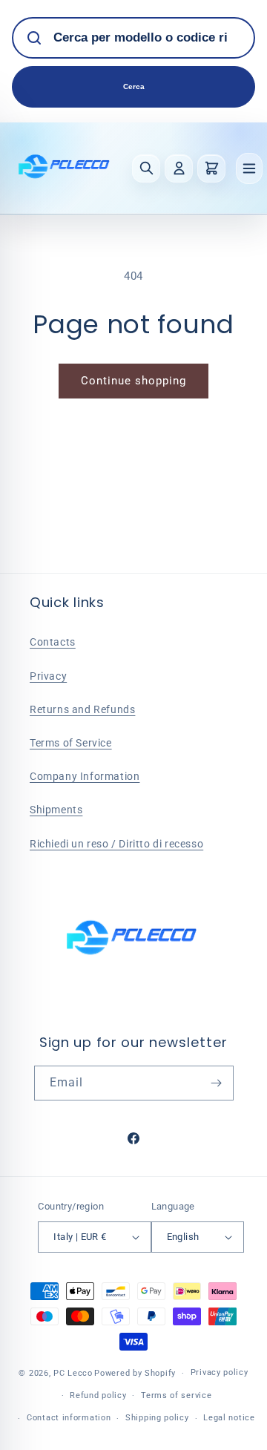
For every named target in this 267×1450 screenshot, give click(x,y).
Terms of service (176, 1395)
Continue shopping (133, 380)
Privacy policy (219, 1372)
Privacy (48, 676)
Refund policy (98, 1395)
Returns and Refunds (82, 709)
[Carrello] (211, 168)
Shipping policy (157, 1418)
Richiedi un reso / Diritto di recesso (116, 844)
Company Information (84, 776)
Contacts (53, 642)
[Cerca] (146, 168)
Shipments (56, 810)
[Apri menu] (249, 168)
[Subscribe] (216, 1083)
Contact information (69, 1418)
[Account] (179, 168)
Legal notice (228, 1418)
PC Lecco (73, 1373)
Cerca (134, 86)
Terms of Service (71, 743)
